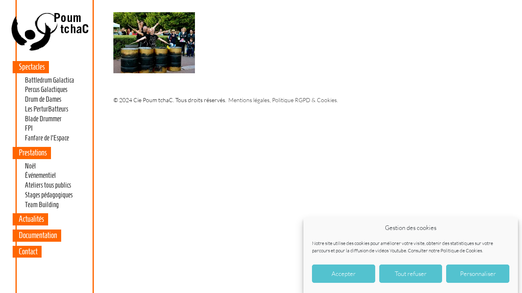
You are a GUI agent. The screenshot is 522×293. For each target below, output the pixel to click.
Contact (28, 251)
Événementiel (40, 175)
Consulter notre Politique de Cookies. (445, 250)
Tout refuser (411, 273)
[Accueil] (50, 50)
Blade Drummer (43, 119)
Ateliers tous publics (48, 185)
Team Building (42, 205)
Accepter (344, 273)
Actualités (31, 218)
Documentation (38, 235)
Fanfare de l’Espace (47, 138)
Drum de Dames (43, 99)
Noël (30, 166)
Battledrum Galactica (49, 80)
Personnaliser (478, 273)
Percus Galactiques (46, 89)
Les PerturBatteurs (46, 109)
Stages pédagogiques (49, 195)
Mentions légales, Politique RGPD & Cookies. (283, 99)
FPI (29, 128)
